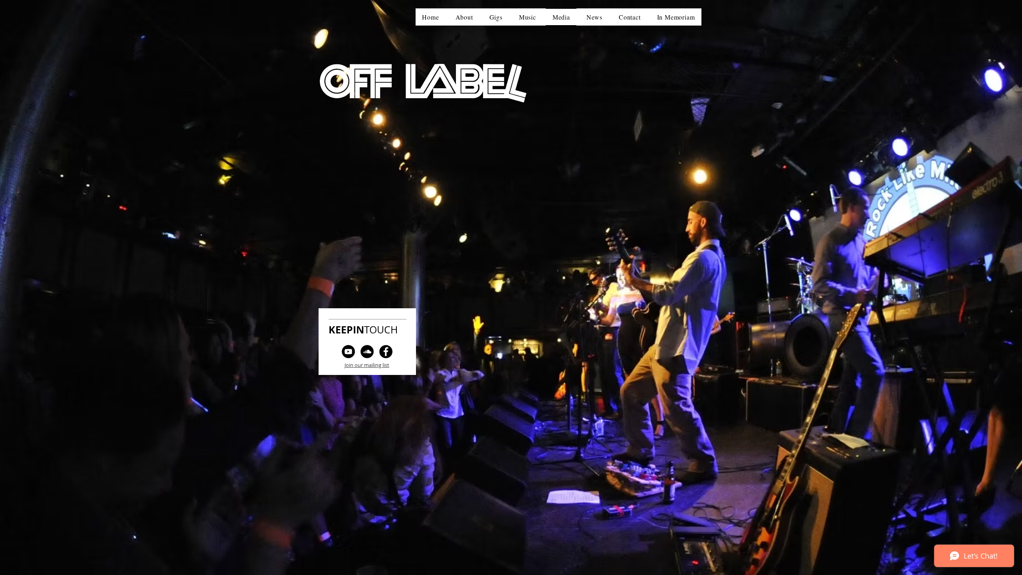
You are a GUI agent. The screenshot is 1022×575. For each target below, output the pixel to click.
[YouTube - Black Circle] (348, 351)
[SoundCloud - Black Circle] (367, 351)
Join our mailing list (367, 365)
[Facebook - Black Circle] (385, 351)
